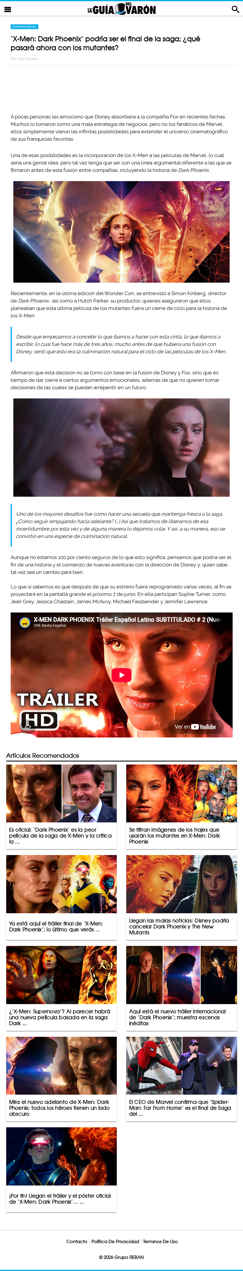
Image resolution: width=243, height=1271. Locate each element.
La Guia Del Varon (121, 8)
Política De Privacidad (115, 1241)
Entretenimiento (24, 27)
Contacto (76, 1241)
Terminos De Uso (160, 1241)
